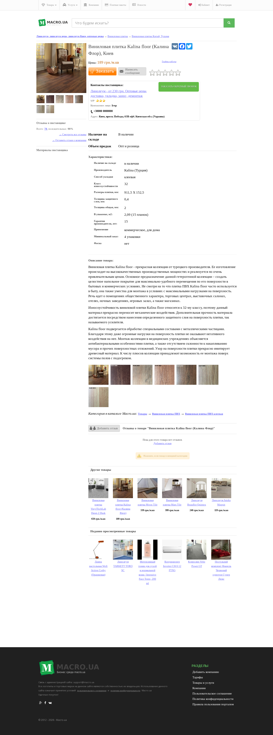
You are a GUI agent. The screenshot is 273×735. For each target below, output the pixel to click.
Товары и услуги (203, 682)
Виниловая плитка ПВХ (166, 413)
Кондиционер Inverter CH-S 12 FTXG (172, 566)
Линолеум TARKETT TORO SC (123, 566)
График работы (169, 61)
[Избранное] (190, 5)
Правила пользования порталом (213, 704)
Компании (93, 5)
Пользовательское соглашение (212, 693)
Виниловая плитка (118, 36)
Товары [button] (50, 5)
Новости (141, 5)
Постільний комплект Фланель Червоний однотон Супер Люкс (221, 570)
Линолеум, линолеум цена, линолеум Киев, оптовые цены (70, 36)
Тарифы (197, 677)
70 (45, 128)
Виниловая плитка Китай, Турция (150, 36)
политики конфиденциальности (125, 690)
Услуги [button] (71, 5)
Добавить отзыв (107, 428)
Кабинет (205, 5)
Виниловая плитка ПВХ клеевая (204, 413)
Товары (142, 413)
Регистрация (225, 5)
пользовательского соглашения (91, 690)
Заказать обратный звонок (179, 86)
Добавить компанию (205, 672)
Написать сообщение (132, 71)
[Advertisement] (162, 617)
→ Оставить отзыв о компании (69, 140)
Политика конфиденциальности (212, 698)
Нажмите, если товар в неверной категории (165, 456)
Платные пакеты (117, 5)
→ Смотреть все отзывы (72, 134)
